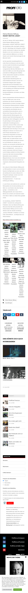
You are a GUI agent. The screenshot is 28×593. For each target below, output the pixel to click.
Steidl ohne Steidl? (14, 427)
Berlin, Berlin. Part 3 (8, 358)
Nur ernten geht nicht (15, 421)
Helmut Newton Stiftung (10, 300)
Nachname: (6, 466)
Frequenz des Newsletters (9, 478)
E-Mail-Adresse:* (7, 472)
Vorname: (5, 460)
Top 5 (5, 396)
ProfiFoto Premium (14, 400)
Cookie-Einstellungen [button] (7, 589)
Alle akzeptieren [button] (17, 589)
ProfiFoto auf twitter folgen (17, 546)
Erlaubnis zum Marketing (9, 488)
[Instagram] (19, 2)
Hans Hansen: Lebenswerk (8, 329)
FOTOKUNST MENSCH (20, 329)
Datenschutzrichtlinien (11, 523)
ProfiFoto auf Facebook (18, 542)
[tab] (5, 396)
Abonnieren (21, 550)
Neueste (11, 396)
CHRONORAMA (7, 380)
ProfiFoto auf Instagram (18, 538)
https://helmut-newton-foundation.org (12, 220)
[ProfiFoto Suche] (26, 2)
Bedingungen (9, 525)
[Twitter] (24, 2)
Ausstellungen (8, 303)
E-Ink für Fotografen (14, 407)
